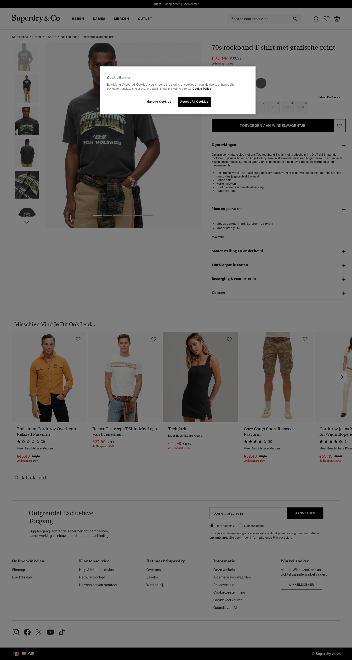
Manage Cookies (159, 101)
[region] (177, 90)
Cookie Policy (202, 88)
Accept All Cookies (194, 101)
